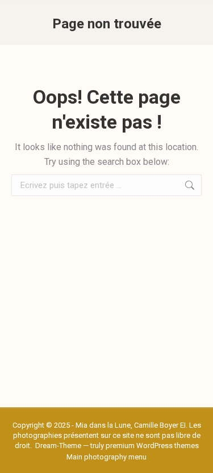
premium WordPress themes (152, 445)
